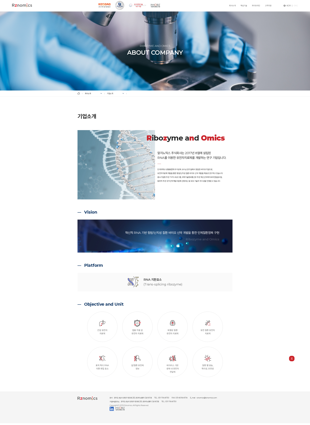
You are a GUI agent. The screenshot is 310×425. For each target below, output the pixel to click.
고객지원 (268, 5)
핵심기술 (243, 5)
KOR (289, 5)
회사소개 (232, 5)
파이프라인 (256, 5)
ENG (296, 5)
